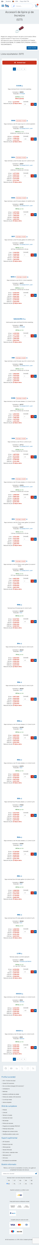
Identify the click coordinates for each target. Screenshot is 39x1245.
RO (9, 1184)
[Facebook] (5, 1068)
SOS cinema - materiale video (10, 1152)
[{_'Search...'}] (14, 6)
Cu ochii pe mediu (7, 1099)
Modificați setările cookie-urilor (11, 1134)
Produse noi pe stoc (8, 1144)
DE (31, 1180)
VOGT (21, 613)
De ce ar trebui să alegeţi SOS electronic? (13, 1086)
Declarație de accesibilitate (10, 1160)
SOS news (5, 1158)
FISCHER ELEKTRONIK (25, 961)
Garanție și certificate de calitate (11, 1094)
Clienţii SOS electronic (8, 1083)
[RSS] (33, 1068)
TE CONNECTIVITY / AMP (26, 128)
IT (20, 1184)
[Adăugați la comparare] (22, 86)
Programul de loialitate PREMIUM (11, 1126)
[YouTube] (11, 1068)
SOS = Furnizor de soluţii (9, 1080)
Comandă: (25, 101)
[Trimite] (36, 1173)
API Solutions (6, 1141)
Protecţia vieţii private (8, 1128)
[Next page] (24, 69)
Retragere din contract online (10, 1131)
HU (20, 1180)
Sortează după (21, 62)
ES (26, 1184)
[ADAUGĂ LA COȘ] (32, 104)
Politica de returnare (8, 1123)
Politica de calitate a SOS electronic (12, 1097)
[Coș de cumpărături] (36, 6)
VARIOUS (22, 1002)
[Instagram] (27, 1068)
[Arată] (35, 104)
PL (14, 1184)
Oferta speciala (6, 1147)
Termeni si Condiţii (7, 1115)
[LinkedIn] (16, 1068)
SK (9, 1180)
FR (31, 1184)
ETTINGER (22, 93)
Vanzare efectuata (7, 1150)
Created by (26, 1239)
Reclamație (5, 1120)
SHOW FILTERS (32, 48)
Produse (5, 1110)
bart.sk (32, 1239)
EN (26, 1180)
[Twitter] (22, 1068)
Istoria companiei (7, 1102)
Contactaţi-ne (6, 1089)
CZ (14, 1180)
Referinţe (5, 1091)
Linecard (5, 1112)
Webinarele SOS (7, 1155)
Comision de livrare (7, 1118)
